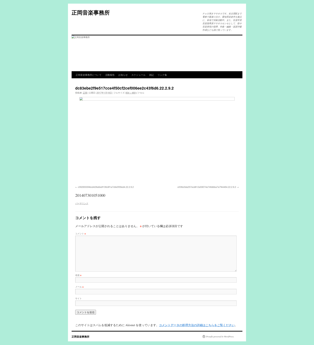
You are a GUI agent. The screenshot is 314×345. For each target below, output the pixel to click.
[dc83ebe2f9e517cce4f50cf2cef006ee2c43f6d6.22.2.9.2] (157, 140)
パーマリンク (81, 203)
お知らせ (123, 74)
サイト (78, 298)
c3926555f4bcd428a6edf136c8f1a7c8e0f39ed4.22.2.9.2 (106, 186)
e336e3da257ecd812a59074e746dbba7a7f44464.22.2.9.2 (207, 186)
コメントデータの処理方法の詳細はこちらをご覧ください (197, 325)
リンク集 (162, 74)
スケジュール (138, 74)
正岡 (85, 92)
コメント (80, 233)
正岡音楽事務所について (89, 74)
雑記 (151, 74)
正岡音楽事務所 (91, 12)
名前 (78, 275)
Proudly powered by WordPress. (220, 336)
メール (79, 286)
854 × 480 (131, 92)
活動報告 (110, 74)
